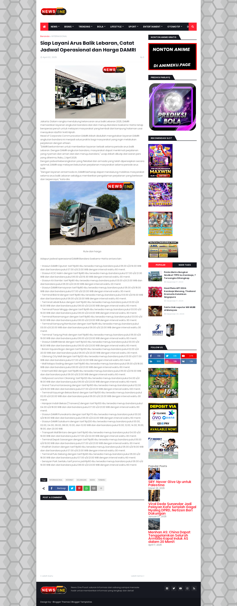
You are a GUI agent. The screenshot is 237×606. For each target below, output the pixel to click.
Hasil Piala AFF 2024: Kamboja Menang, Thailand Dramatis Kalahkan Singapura (180, 293)
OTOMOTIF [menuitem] (173, 26)
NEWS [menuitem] (54, 26)
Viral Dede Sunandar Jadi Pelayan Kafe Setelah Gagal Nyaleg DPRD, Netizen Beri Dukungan (172, 509)
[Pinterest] (79, 488)
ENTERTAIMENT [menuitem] (151, 26)
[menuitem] (44, 27)
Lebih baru (47, 575)
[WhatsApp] (86, 488)
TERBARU (101, 480)
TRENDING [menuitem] (84, 26)
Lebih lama (137, 575)
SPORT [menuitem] (132, 26)
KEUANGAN (81, 480)
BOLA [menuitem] (100, 26)
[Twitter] (72, 488)
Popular (160, 264)
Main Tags (185, 264)
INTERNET (69, 480)
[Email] (94, 488)
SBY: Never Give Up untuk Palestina (169, 483)
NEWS (92, 480)
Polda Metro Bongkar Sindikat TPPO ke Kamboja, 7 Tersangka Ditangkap (180, 275)
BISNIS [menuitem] (68, 26)
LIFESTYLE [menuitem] (116, 26)
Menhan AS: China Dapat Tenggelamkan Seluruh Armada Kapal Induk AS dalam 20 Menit (169, 537)
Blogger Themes (61, 601)
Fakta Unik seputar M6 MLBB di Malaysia (179, 309)
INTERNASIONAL (59, 36)
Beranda (44, 36)
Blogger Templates (82, 601)
